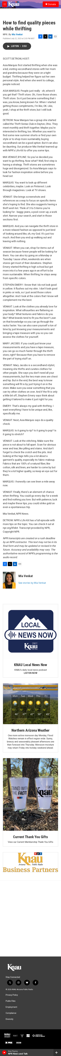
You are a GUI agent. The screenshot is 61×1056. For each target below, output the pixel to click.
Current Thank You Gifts (30, 837)
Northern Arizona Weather (30, 730)
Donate (52, 4)
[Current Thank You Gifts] (30, 794)
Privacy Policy (12, 995)
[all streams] (57, 1052)
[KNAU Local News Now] (30, 631)
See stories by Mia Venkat (32, 582)
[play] (4, 1052)
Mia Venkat (17, 34)
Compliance (11, 1013)
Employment (11, 1007)
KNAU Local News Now (30, 665)
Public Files (10, 1001)
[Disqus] (30, 918)
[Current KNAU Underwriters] (30, 862)
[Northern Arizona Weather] (30, 703)
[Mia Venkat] (9, 580)
